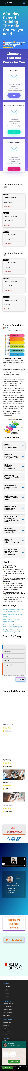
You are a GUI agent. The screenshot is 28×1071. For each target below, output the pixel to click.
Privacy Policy (6, 1028)
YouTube (7, 997)
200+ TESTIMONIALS (14, 829)
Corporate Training (7, 1012)
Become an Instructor (8, 1003)
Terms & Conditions (7, 1022)
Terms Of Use (6, 1025)
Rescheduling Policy (8, 1034)
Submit (19, 679)
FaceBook (7, 986)
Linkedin (7, 993)
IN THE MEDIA (14, 940)
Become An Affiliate (7, 1009)
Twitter (6, 989)
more (13, 892)
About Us (5, 1040)
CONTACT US (14, 95)
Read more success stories (14, 924)
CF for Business (7, 1006)
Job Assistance (6, 1015)
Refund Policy (6, 1031)
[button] (25, 1042)
